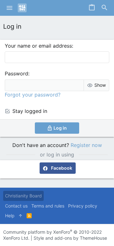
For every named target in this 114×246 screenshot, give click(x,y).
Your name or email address (38, 46)
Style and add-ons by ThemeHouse (70, 238)
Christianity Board (23, 195)
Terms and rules (47, 205)
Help (10, 215)
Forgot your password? (32, 94)
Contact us (16, 205)
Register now (86, 145)
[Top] (20, 216)
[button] (9, 8)
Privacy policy (82, 205)
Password (16, 73)
